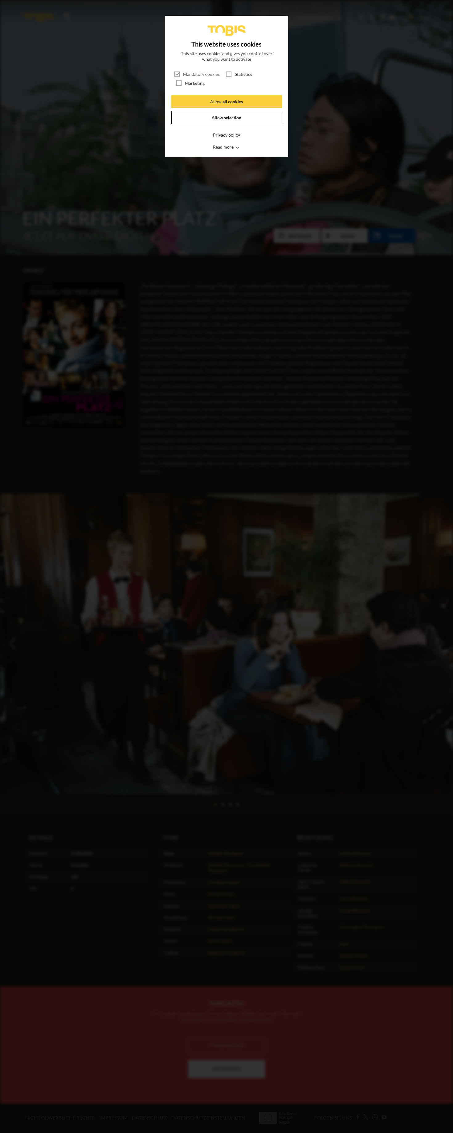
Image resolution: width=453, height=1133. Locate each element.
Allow (226, 101)
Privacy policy (226, 135)
